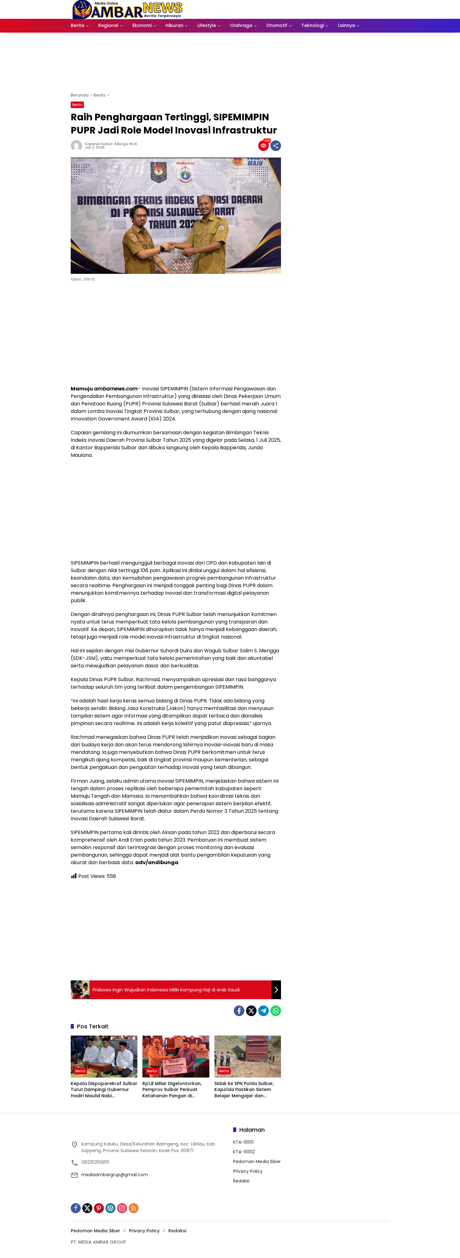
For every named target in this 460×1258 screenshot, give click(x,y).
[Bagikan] (275, 145)
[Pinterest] (99, 1208)
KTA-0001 (243, 1142)
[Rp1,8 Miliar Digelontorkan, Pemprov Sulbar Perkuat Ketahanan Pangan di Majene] (175, 1057)
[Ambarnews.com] (127, 9)
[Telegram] (263, 1010)
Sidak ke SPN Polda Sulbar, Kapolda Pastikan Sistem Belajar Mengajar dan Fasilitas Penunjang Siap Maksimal (244, 1090)
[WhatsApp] (275, 1010)
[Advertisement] (176, 335)
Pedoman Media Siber (257, 1161)
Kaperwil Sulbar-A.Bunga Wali (111, 144)
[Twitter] (251, 1010)
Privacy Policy (248, 1171)
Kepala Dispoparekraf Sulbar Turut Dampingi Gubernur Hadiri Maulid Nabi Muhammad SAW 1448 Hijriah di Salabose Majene (104, 1090)
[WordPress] (110, 1208)
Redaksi (241, 1181)
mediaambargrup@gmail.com (114, 1175)
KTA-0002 (244, 1152)
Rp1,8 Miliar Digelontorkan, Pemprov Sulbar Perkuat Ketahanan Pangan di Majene (172, 1090)
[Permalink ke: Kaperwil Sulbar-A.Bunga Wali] (78, 145)
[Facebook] (239, 1010)
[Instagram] (122, 1208)
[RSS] (134, 1208)
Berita (77, 104)
